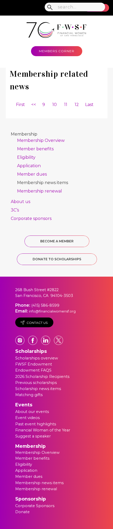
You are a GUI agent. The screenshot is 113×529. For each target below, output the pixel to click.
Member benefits (35, 148)
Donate (22, 511)
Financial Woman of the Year (42, 430)
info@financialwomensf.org (52, 311)
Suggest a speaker (33, 436)
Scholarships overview (36, 358)
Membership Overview (41, 140)
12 (77, 104)
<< (33, 104)
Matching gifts (29, 394)
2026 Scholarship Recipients (42, 376)
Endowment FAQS (33, 370)
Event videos (27, 417)
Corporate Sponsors (34, 505)
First (20, 104)
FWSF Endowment (33, 364)
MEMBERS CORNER (56, 51)
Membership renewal (39, 191)
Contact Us (37, 323)
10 (54, 104)
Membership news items (42, 182)
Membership (24, 134)
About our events (32, 411)
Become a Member (57, 241)
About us (20, 201)
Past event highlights (35, 424)
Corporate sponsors (31, 218)
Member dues (32, 174)
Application (29, 165)
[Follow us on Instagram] (20, 337)
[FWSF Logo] (56, 28)
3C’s (15, 210)
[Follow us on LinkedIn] (46, 337)
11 (65, 104)
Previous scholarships (36, 382)
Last (89, 104)
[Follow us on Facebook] (33, 337)
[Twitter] (58, 337)
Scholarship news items (38, 388)
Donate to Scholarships (57, 259)
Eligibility (26, 157)
